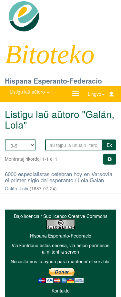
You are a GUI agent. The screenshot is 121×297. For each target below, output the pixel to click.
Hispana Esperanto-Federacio (53, 81)
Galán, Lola (16, 188)
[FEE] (24, 16)
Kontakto (61, 290)
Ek (109, 145)
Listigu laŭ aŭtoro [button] (28, 91)
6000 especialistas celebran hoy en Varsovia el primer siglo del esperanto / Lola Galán (58, 177)
